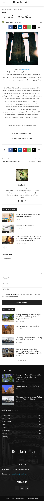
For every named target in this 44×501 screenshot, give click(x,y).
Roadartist (9, 22)
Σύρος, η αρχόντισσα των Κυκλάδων (27, 326)
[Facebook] (10, 27)
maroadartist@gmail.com (19, 474)
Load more (21, 360)
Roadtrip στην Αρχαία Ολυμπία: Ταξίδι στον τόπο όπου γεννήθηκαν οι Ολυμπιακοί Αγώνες (28, 317)
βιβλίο (9, 9)
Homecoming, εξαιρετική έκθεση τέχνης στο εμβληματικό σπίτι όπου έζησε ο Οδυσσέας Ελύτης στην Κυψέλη (29, 351)
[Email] (34, 27)
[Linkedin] (20, 27)
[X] (15, 27)
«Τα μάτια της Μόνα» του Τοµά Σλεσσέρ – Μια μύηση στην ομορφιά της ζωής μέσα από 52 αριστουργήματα (29, 238)
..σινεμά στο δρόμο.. (35, 161)
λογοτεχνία (6, 232)
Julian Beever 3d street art (11, 161)
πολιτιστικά (6, 243)
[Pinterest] (25, 27)
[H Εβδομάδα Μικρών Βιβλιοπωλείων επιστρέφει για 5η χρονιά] (8, 217)
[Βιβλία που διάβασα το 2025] (8, 229)
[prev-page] (3, 247)
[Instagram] (22, 200)
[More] (39, 27)
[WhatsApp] (29, 27)
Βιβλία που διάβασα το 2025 (25, 225)
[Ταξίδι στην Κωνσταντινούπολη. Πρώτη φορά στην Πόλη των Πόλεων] (8, 341)
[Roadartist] (3, 22)
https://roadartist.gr (22, 188)
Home (4, 9)
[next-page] (6, 247)
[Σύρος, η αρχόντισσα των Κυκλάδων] (8, 329)
